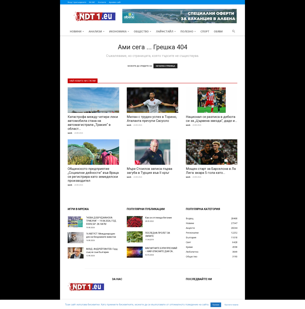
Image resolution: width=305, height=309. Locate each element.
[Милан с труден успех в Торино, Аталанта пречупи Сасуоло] (152, 100)
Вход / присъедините (77, 2)
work (70, 133)
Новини (75, 31)
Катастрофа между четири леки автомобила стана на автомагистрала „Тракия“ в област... (93, 123)
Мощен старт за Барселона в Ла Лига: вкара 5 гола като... (211, 171)
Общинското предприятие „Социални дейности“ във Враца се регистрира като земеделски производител (93, 175)
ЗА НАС (92, 2)
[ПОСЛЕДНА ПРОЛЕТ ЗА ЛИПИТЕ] (135, 236)
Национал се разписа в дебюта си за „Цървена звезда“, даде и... (211, 119)
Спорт (204, 31)
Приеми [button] (215, 305)
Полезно (186, 31)
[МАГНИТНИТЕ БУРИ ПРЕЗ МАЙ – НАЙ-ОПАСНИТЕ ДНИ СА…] (135, 252)
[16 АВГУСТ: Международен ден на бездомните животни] (76, 237)
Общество (141, 31)
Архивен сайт (115, 2)
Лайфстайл (164, 31)
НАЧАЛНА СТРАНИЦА (165, 66)
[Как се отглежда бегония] (135, 221)
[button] (233, 31)
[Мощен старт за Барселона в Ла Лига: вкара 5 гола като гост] (211, 152)
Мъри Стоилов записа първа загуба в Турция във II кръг (149, 171)
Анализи (95, 31)
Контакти (102, 2)
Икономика (118, 31)
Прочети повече (231, 305)
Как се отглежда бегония (158, 217)
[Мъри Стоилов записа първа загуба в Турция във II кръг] (152, 152)
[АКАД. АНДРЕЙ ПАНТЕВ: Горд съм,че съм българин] (76, 252)
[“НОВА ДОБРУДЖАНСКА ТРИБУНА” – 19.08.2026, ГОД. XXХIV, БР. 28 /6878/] (76, 221)
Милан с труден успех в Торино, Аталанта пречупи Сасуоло (152, 119)
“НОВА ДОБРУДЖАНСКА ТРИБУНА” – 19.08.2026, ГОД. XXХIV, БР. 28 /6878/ (101, 220)
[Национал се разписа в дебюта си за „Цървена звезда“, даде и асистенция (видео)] (211, 100)
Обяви (218, 31)
